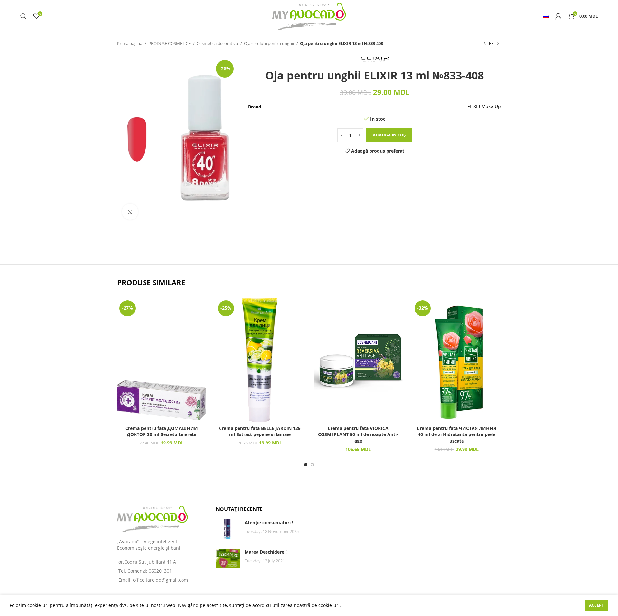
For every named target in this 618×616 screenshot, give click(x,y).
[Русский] (546, 16)
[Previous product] (485, 44)
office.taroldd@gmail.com (160, 580)
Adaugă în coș (389, 135)
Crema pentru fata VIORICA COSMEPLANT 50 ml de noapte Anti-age (358, 434)
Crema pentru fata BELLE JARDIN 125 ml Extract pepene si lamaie (260, 431)
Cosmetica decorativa (218, 43)
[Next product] (497, 44)
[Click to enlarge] (130, 212)
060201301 (160, 571)
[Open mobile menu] (50, 16)
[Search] (23, 16)
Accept (596, 605)
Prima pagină (130, 43)
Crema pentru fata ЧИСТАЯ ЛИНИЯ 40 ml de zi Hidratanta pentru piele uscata (456, 434)
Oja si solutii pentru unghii (269, 43)
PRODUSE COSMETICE (170, 43)
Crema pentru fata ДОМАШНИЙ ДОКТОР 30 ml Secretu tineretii (161, 431)
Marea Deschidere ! (266, 552)
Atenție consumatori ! (269, 522)
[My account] (558, 16)
